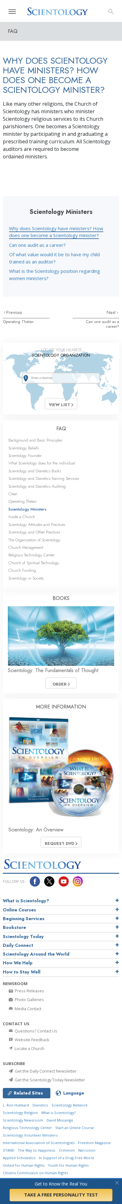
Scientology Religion (20, 1112)
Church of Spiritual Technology (33, 563)
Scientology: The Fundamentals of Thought (53, 670)
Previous (14, 312)
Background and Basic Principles (35, 440)
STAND (8, 1150)
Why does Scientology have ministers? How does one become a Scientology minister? (56, 232)
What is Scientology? (26, 901)
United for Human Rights (23, 1165)
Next (112, 312)
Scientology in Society (26, 578)
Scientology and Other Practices (34, 532)
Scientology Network (70, 1105)
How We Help (18, 963)
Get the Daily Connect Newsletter (45, 1071)
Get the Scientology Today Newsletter (49, 1080)
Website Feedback (31, 1039)
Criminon (67, 1150)
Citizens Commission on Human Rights (35, 1172)
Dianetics (40, 1105)
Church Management (25, 547)
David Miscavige (60, 1120)
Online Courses (19, 910)
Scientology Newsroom (23, 1120)
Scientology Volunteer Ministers (30, 1135)
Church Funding (22, 570)
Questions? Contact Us (35, 1031)
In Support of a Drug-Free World (66, 1157)
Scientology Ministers (27, 509)
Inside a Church (21, 517)
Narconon (86, 1150)
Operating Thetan (18, 322)
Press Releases (29, 991)
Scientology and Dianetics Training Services (43, 478)
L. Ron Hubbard (16, 1105)
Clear (12, 494)
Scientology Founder (25, 456)
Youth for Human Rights (68, 1165)
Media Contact (27, 1008)
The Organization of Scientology (34, 540)
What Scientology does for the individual (41, 463)
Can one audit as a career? (37, 245)
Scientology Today (23, 936)
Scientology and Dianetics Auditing (37, 486)
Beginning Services (23, 918)
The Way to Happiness (36, 1150)
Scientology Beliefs (23, 448)
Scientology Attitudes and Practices (36, 525)
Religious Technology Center (31, 555)
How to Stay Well (21, 972)
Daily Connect (18, 945)
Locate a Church (29, 1048)
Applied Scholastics (19, 1157)
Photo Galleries (29, 999)
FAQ (61, 428)
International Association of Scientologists (38, 1142)
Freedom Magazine (94, 1142)
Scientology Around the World (36, 954)
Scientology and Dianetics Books (34, 471)
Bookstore (14, 927)
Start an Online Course (74, 1127)
